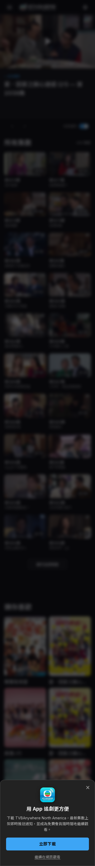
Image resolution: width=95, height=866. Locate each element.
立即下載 (47, 843)
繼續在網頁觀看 (47, 857)
